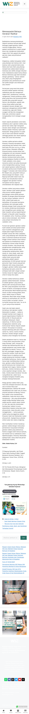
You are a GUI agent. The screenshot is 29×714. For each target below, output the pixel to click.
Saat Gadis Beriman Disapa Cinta (14, 521)
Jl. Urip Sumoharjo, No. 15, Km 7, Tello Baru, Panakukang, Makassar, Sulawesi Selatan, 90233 (14, 686)
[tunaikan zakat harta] (14, 514)
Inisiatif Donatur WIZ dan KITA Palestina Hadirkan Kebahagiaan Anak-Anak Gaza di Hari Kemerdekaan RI (14, 571)
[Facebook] (9, 679)
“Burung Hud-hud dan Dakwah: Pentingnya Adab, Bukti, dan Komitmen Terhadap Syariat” (14, 526)
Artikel (16, 519)
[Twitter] (16, 679)
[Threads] (23, 679)
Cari (23, 537)
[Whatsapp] (5, 679)
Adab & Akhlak (9, 519)
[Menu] (24, 4)
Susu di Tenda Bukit (8, 562)
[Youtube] (19, 679)
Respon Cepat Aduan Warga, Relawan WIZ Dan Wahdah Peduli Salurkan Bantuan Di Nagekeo (14, 549)
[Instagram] (12, 679)
